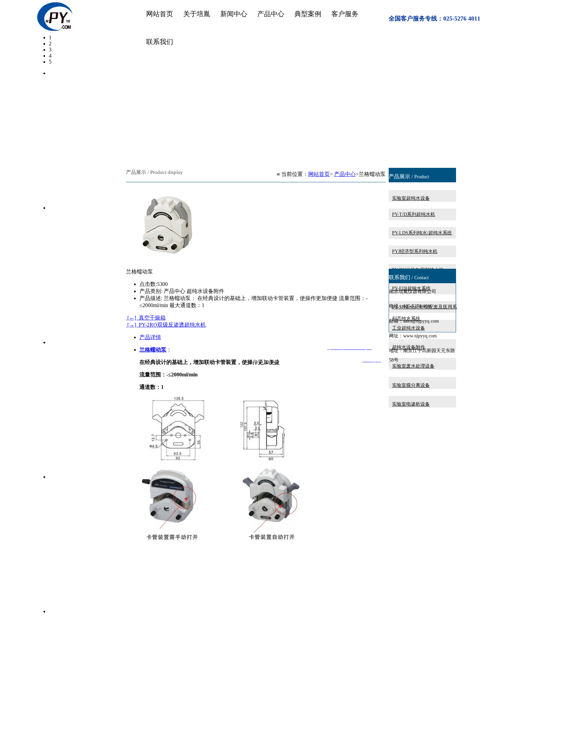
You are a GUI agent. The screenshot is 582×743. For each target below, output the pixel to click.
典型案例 (307, 13)
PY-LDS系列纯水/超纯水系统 (422, 232)
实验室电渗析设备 (411, 404)
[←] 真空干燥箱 (146, 318)
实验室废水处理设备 (413, 366)
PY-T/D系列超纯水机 (413, 214)
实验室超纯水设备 (411, 198)
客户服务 (344, 13)
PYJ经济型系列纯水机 (415, 251)
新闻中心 (233, 13)
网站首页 (159, 13)
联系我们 (159, 41)
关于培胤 (196, 13)
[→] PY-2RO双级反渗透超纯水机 (166, 325)
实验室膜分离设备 (411, 385)
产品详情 (150, 337)
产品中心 (270, 13)
